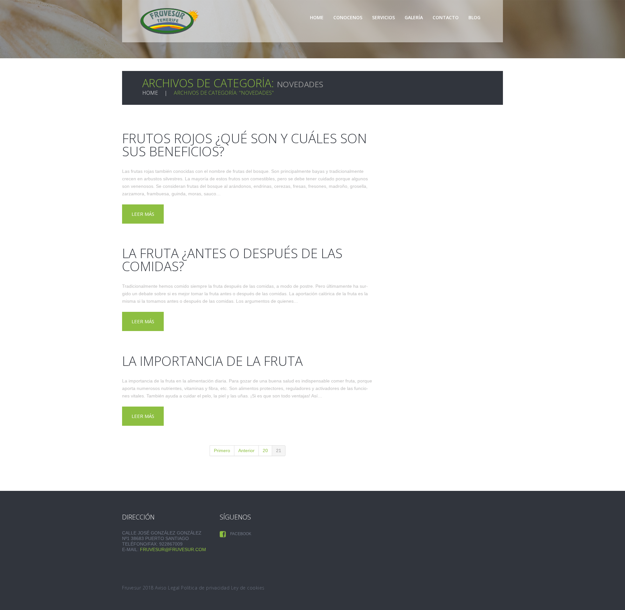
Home (317, 17)
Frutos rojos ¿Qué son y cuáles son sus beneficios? (244, 144)
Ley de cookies (248, 588)
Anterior (246, 450)
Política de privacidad (205, 588)
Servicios (383, 17)
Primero (222, 450)
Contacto (446, 17)
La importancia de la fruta (212, 361)
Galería (414, 17)
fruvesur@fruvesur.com (173, 549)
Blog (474, 17)
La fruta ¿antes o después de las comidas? (232, 259)
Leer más (143, 214)
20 (265, 450)
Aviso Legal (167, 588)
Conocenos (347, 17)
